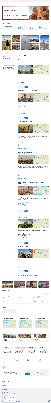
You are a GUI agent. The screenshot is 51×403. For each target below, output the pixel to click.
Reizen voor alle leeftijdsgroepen (8, 67)
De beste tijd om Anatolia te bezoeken (9, 68)
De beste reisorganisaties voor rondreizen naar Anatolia (9, 61)
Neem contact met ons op (5, 392)
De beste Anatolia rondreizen (7, 58)
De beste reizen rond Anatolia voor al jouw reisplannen (9, 65)
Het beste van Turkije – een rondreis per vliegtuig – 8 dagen (22, 28)
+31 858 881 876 (39, 373)
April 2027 (40, 357)
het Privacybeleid (8, 400)
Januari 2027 (28, 357)
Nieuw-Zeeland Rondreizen (5, 381)
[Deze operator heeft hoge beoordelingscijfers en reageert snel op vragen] (28, 172)
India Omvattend (4, 385)
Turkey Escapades (24, 205)
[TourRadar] (4, 389)
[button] (33, 146)
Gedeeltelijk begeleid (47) (5, 290)
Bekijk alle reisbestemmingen (25, 202)
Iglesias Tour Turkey (24, 172)
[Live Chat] (49, 401)
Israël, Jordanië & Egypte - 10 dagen (6, 382)
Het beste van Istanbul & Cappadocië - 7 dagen (33, 28)
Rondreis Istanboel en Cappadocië (43, 28)
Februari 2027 (28, 359)
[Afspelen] (7, 42)
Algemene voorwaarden (17, 401)
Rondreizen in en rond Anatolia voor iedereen (8, 63)
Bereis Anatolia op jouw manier (8, 59)
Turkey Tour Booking (24, 237)
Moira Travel (23, 142)
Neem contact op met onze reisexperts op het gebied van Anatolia (9, 70)
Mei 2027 (40, 359)
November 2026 (17, 359)
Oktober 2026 (16, 357)
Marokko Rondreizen (4, 380)
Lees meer (19, 27)
